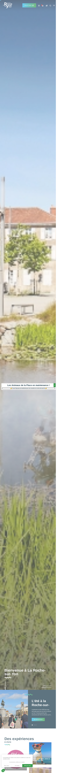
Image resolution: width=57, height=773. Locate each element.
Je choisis (17, 765)
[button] (3, 770)
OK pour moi (27, 765)
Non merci (6, 765)
